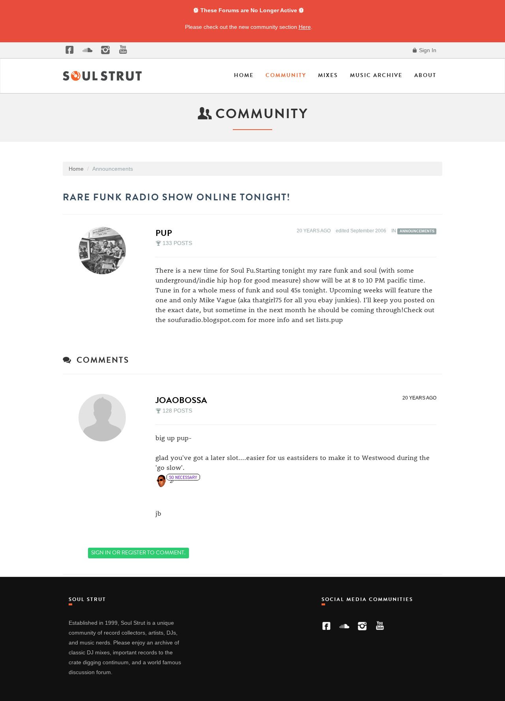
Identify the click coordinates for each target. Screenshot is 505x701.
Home (244, 75)
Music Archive (376, 75)
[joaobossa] (105, 417)
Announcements (417, 231)
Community (286, 75)
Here (305, 27)
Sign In (426, 50)
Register (134, 552)
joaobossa (181, 400)
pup (163, 233)
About (425, 75)
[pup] (105, 250)
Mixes (328, 75)
